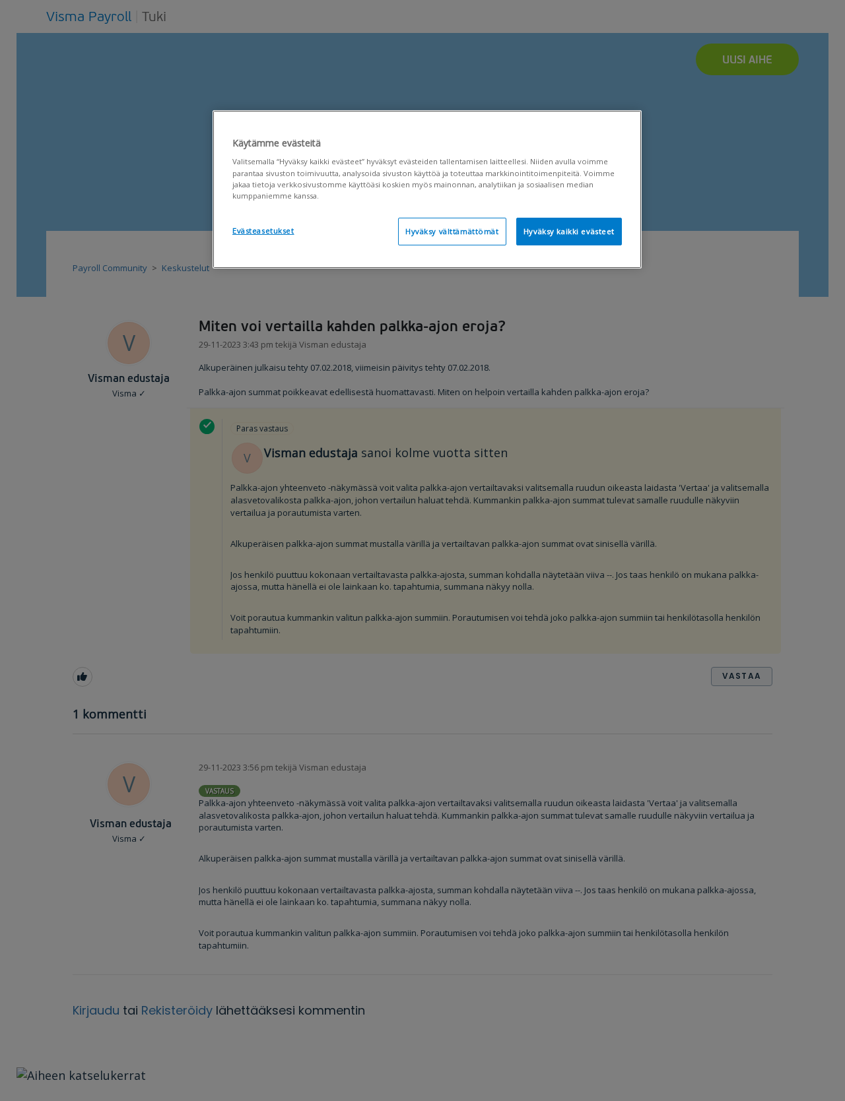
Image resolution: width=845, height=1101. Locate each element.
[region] (427, 189)
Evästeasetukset (263, 231)
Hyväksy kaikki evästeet (569, 231)
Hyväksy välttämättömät (452, 231)
